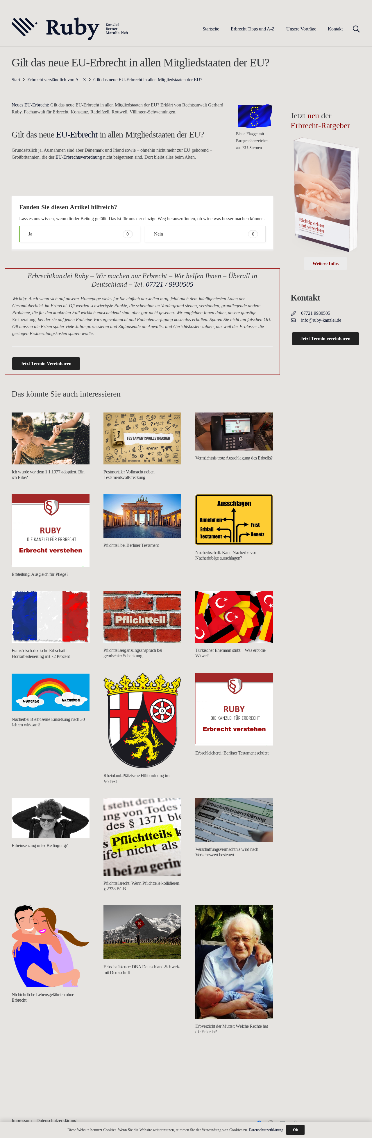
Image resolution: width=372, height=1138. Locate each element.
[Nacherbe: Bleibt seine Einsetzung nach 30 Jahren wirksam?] (51, 692)
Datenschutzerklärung (266, 1130)
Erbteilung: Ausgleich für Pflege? (40, 574)
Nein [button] (204, 233)
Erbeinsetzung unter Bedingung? (40, 845)
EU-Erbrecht (76, 134)
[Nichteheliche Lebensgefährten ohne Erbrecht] (51, 946)
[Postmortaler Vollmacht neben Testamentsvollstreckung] (142, 438)
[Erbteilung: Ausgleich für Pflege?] (51, 530)
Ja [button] (78, 233)
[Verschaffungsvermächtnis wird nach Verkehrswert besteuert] (234, 820)
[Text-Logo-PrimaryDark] (70, 29)
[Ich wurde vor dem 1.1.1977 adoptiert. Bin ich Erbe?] (51, 438)
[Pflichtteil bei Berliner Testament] (142, 516)
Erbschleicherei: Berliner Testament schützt (231, 752)
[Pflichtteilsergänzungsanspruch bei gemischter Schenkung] (142, 617)
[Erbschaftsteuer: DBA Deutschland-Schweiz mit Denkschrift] (142, 932)
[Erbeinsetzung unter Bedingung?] (51, 818)
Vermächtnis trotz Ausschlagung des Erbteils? (234, 457)
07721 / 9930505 (169, 284)
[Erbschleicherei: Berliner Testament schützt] (234, 709)
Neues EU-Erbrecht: (30, 104)
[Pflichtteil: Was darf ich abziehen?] (142, 1087)
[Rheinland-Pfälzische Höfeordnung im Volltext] (142, 720)
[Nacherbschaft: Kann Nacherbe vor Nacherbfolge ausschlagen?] (234, 519)
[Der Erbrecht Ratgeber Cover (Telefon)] (325, 196)
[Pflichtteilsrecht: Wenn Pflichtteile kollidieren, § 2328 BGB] (142, 837)
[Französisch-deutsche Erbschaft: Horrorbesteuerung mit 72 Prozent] (51, 617)
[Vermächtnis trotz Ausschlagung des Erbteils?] (234, 431)
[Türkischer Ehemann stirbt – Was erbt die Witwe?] (234, 617)
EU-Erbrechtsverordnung (79, 157)
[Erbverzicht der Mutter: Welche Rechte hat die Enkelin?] (234, 962)
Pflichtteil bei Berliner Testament (131, 545)
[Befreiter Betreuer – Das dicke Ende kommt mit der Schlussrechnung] (234, 1074)
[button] (279, 29)
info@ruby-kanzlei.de (321, 320)
